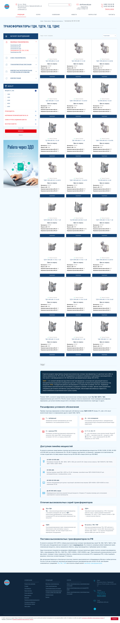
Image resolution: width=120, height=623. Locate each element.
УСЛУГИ (38, 14)
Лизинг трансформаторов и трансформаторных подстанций (78, 593)
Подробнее (52, 76)
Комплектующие (15, 78)
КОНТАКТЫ (112, 14)
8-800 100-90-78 (109, 4)
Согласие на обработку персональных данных (30, 603)
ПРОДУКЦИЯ (20, 14)
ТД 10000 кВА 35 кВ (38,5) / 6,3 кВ (78, 220)
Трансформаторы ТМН (15, 52)
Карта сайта (27, 606)
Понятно (114, 618)
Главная (41, 20)
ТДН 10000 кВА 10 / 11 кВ (78, 140)
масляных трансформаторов (93, 563)
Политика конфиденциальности (32, 600)
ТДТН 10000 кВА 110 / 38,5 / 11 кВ (104, 220)
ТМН (64, 563)
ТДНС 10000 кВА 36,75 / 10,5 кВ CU (78, 100)
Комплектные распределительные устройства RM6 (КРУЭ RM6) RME (54, 591)
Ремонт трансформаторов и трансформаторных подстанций (78, 584)
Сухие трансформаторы (18, 57)
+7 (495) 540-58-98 (101, 594)
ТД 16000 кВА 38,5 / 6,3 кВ (104, 180)
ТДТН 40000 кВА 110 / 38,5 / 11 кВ (52, 220)
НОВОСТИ (74, 14)
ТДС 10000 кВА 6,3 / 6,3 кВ (52, 61)
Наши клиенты (28, 595)
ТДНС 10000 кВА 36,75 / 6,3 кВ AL (104, 61)
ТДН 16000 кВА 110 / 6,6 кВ (52, 299)
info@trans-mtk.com (85, 4)
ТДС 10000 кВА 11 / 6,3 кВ (52, 100)
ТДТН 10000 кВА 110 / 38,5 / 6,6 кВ (78, 299)
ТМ (58, 563)
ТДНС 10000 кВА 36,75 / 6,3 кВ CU (52, 180)
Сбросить (21, 135)
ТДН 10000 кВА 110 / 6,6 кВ (52, 339)
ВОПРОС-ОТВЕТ (92, 14)
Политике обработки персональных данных (22, 619)
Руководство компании (30, 584)
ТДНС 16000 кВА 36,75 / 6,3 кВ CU (104, 259)
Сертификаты (28, 588)
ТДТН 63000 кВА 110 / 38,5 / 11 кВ (78, 259)
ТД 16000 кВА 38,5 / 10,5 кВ (104, 100)
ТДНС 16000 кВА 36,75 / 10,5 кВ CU (78, 180)
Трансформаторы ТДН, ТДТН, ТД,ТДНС (19, 50)
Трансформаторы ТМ (15, 46)
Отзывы (26, 586)
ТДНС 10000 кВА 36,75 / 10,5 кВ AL (104, 140)
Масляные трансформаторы (57, 20)
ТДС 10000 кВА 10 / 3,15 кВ (78, 61)
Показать (20, 131)
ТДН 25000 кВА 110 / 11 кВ (78, 339)
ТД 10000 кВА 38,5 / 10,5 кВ (52, 140)
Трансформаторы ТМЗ (15, 48)
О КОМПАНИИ (56, 14)
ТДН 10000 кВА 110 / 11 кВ (104, 339)
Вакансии (27, 597)
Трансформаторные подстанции (20, 64)
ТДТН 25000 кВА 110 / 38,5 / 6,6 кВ (104, 299)
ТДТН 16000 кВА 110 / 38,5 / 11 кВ (52, 259)
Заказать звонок (109, 9)
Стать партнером (29, 593)
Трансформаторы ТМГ (15, 45)
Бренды (47, 597)
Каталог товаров (47, 20)
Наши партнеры (28, 590)
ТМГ (61, 563)
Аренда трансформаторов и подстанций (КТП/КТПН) (78, 588)
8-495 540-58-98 (109, 6)
